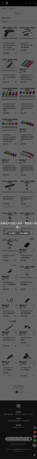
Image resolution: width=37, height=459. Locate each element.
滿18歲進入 (12, 233)
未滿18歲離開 (24, 233)
